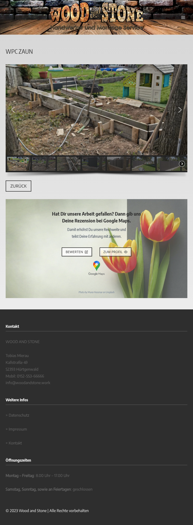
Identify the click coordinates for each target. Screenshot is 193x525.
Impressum (18, 429)
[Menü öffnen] (183, 17)
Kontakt (15, 443)
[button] (13, 110)
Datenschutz (19, 415)
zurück (18, 186)
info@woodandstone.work (28, 382)
